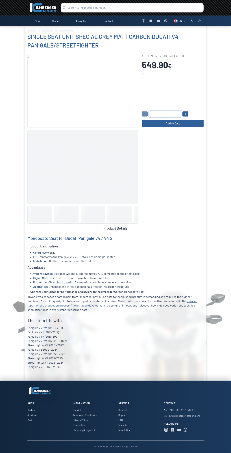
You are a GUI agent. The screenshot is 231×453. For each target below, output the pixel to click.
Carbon (31, 409)
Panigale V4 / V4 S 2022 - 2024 (46, 353)
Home (55, 21)
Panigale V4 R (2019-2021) (43, 336)
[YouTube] (158, 21)
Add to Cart (173, 123)
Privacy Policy (80, 420)
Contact (108, 21)
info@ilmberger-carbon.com (184, 415)
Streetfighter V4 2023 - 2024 (45, 362)
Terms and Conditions (85, 415)
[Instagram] (143, 21)
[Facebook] (150, 21)
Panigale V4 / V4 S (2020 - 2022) (47, 340)
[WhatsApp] (165, 21)
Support (122, 415)
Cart (29, 420)
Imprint (77, 409)
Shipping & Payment (84, 430)
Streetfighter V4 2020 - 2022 (45, 345)
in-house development (90, 305)
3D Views (32, 415)
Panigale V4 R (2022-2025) (43, 366)
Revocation (79, 424)
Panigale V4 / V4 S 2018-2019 (45, 327)
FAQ (120, 420)
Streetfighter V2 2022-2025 (45, 358)
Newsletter (124, 430)
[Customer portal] (192, 21)
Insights (81, 21)
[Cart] (200, 21)
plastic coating (65, 282)
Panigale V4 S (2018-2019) (43, 332)
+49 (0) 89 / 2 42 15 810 (181, 409)
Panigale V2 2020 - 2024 (42, 349)
